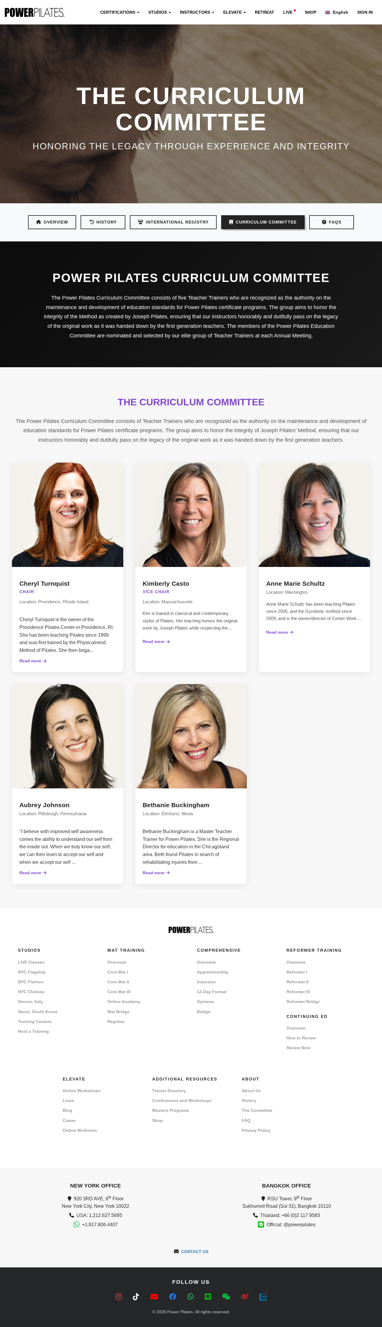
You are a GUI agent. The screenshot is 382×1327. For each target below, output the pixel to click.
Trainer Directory (169, 1090)
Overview (116, 962)
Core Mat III (118, 991)
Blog (67, 1110)
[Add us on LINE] (209, 1297)
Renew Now (298, 1047)
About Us (251, 1090)
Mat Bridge (118, 1011)
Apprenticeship (212, 972)
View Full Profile (67, 604)
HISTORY (106, 222)
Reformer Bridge (303, 1001)
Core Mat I (117, 972)
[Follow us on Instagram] (119, 1297)
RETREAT (264, 12)
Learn (68, 1100)
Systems (205, 1001)
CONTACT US (194, 1251)
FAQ (246, 1120)
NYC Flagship (32, 972)
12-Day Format (212, 991)
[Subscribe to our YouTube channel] (155, 1297)
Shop (157, 1120)
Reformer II (297, 981)
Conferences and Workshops (182, 1100)
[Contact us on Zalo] (263, 1297)
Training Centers (35, 1021)
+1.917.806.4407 (100, 1224)
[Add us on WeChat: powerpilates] (227, 1297)
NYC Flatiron (31, 981)
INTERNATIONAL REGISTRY (177, 222)
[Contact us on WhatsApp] (191, 1297)
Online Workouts (80, 1130)
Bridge (203, 1011)
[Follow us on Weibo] (245, 1297)
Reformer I (296, 972)
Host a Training (33, 1031)
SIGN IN (365, 12)
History (249, 1100)
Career (69, 1120)
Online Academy (124, 1001)
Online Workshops (82, 1090)
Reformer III (298, 991)
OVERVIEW (56, 222)
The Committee (257, 1110)
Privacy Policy (256, 1130)
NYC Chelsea (31, 991)
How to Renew (301, 1037)
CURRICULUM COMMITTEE (266, 222)
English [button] (340, 12)
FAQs (335, 222)
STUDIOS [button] (158, 12)
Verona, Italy (30, 1001)
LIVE (287, 12)
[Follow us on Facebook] (173, 1297)
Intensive (206, 981)
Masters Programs (170, 1110)
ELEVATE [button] (233, 12)
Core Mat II (118, 981)
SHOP (310, 12)
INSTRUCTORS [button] (195, 12)
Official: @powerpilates (291, 1224)
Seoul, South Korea (37, 1011)
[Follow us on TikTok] (137, 1297)
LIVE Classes (31, 962)
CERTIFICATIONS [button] (118, 12)
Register (115, 1021)
